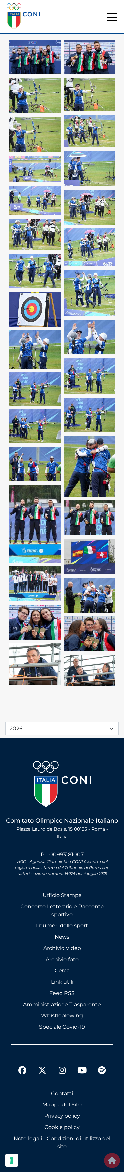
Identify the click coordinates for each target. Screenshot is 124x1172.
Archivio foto (62, 959)
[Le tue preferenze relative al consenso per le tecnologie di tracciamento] (11, 1160)
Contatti (62, 1093)
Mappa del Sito (62, 1105)
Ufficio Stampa (62, 895)
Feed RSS (62, 993)
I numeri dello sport (62, 926)
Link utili (62, 982)
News (62, 937)
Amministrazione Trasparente (62, 1004)
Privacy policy (62, 1116)
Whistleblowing (62, 1016)
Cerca (62, 971)
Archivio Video (62, 948)
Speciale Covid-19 (62, 1027)
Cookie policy (62, 1127)
